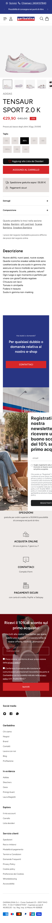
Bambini (15, 224)
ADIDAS (7, 93)
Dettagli (6, 201)
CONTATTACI (26, 364)
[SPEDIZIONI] (26, 512)
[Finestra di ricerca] (41, 18)
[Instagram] (4, 714)
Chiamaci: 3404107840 (34, 3)
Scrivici (13, 3)
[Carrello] (47, 18)
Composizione (9, 210)
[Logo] (26, 19)
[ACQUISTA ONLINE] (26, 539)
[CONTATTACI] (26, 565)
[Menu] (5, 18)
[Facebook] (11, 714)
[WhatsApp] (17, 714)
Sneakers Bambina (22, 227)
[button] (6, 140)
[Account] (11, 18)
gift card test (27, 224)
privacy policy (14, 662)
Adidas (6, 224)
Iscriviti (26, 686)
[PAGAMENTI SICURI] (26, 591)
